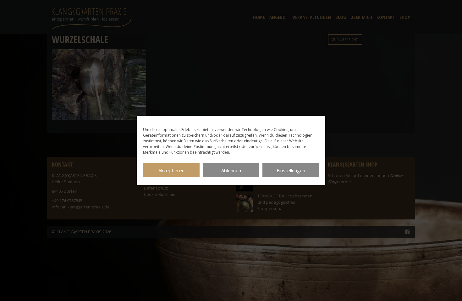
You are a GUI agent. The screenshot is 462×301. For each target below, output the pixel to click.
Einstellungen (291, 170)
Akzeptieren (171, 170)
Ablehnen (231, 170)
